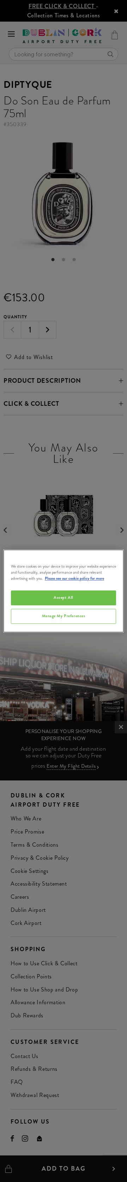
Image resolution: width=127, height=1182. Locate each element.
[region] (63, 590)
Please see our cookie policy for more (74, 578)
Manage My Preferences (63, 616)
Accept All (63, 598)
